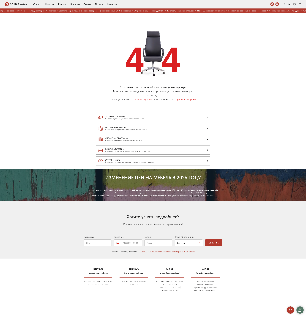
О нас (36, 4)
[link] (289, 4)
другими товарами (186, 99)
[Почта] (277, 4)
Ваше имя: (89, 236)
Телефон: (119, 236)
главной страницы (143, 99)
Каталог (62, 4)
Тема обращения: (184, 236)
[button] (284, 4)
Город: (147, 236)
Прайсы (99, 4)
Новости (50, 4)
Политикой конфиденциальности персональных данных (172, 251)
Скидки (87, 4)
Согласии (143, 251)
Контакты (112, 4)
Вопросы (75, 4)
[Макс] (272, 4)
